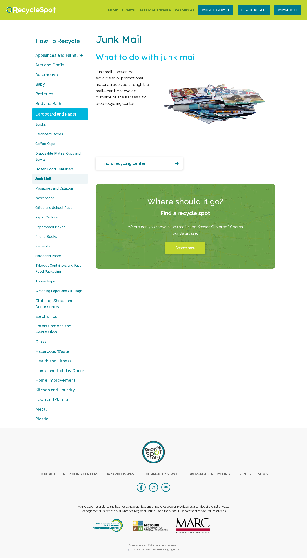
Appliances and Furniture (59, 55)
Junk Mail (43, 179)
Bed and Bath (48, 103)
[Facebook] (142, 487)
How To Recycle (253, 10)
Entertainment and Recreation (53, 329)
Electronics (46, 316)
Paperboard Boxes (50, 227)
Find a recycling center (123, 163)
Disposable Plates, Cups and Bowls (58, 156)
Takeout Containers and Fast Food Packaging (58, 269)
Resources (184, 10)
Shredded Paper (48, 256)
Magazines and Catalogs (54, 188)
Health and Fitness (53, 361)
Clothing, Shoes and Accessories (54, 303)
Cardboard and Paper (56, 114)
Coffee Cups (45, 144)
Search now (185, 248)
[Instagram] (154, 487)
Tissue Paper (46, 281)
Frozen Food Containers (54, 169)
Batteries (44, 94)
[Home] (30, 10)
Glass (40, 341)
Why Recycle (288, 10)
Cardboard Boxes (49, 134)
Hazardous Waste (154, 10)
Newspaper (44, 198)
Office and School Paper (54, 208)
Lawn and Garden (52, 399)
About (113, 10)
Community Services (164, 474)
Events (128, 10)
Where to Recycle (216, 10)
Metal (41, 409)
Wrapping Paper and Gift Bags (59, 291)
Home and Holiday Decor (59, 370)
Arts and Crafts (49, 65)
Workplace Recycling (210, 474)
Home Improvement (55, 380)
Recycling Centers (80, 474)
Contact (48, 474)
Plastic (41, 418)
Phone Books (46, 237)
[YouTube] (165, 487)
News (263, 474)
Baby (40, 84)
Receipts (42, 246)
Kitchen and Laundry (55, 390)
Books (40, 124)
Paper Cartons (46, 217)
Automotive (46, 74)
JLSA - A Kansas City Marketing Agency (154, 549)
